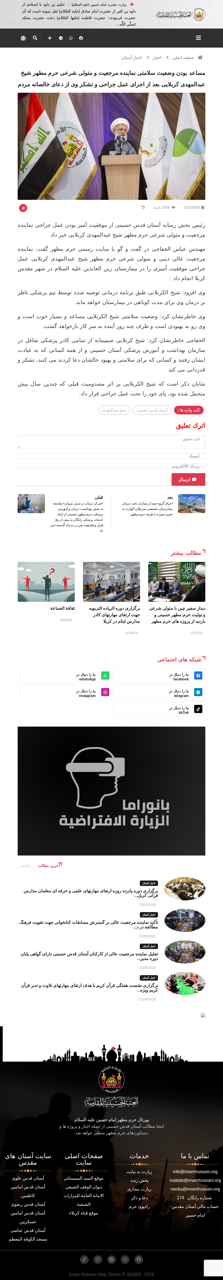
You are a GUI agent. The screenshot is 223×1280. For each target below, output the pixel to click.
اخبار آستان (131, 57)
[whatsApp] (71, 38)
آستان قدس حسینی (152, 410)
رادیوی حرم (139, 1206)
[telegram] (61, 38)
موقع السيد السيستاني (84, 1178)
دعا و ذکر (139, 1197)
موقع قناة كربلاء (83, 1213)
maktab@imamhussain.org (195, 1180)
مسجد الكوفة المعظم (28, 1239)
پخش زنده (139, 1180)
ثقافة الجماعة (62, 608)
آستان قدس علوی (28, 1178)
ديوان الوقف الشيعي (84, 1187)
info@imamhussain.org (195, 1171)
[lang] (23, 38)
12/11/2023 (191, 207)
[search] (35, 38)
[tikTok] (84, 1259)
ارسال (184, 479)
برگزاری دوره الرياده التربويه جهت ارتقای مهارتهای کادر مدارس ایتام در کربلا (114, 615)
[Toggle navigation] (198, 38)
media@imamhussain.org (195, 1189)
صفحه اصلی (183, 57)
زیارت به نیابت (139, 1171)
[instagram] (98, 1259)
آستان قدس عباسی (27, 1230)
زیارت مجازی (139, 1189)
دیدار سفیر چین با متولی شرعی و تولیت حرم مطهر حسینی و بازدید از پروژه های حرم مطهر (177, 615)
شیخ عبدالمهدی (114, 410)
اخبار (157, 57)
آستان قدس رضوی (28, 1204)
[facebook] (81, 38)
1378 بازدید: (161, 207)
